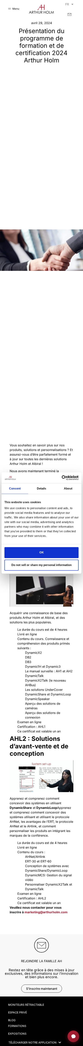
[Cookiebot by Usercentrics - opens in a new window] (62, 477)
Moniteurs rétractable (26, 1004)
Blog (11, 1020)
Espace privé (17, 1012)
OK (41, 552)
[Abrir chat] (73, 1036)
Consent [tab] (15, 488)
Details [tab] (41, 488)
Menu (15, 8)
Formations (17, 1026)
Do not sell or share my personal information (41, 565)
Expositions (17, 1033)
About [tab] (68, 488)
